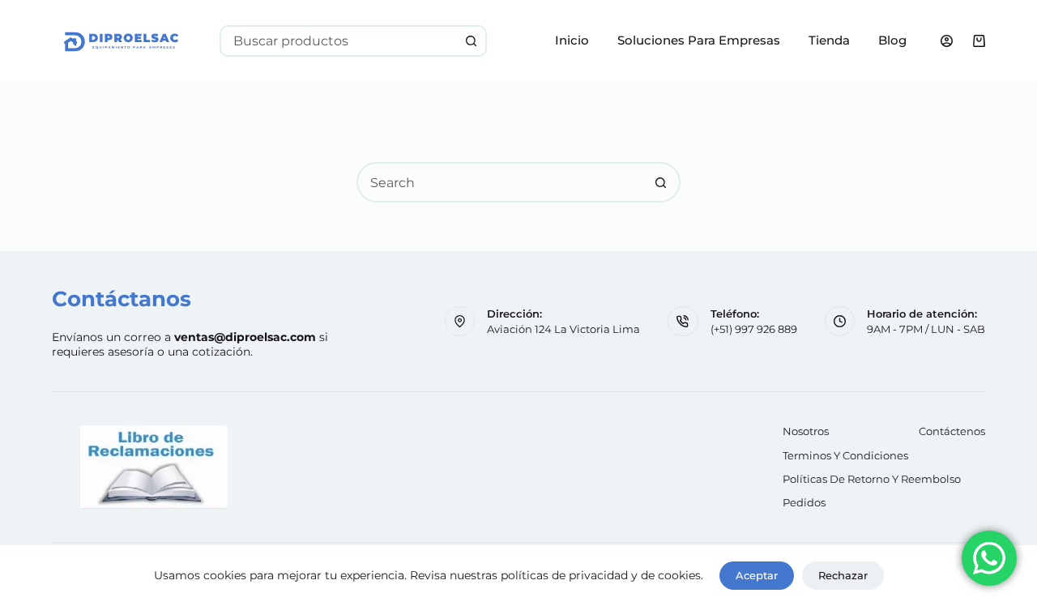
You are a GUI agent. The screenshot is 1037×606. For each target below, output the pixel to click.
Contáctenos (952, 431)
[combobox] (339, 41)
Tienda (829, 40)
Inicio (572, 40)
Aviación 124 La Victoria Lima (563, 328)
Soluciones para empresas (698, 40)
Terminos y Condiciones (845, 455)
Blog (892, 40)
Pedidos (804, 502)
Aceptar (757, 575)
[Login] (947, 41)
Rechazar (843, 575)
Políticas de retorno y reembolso (872, 478)
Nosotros (806, 431)
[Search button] (471, 41)
